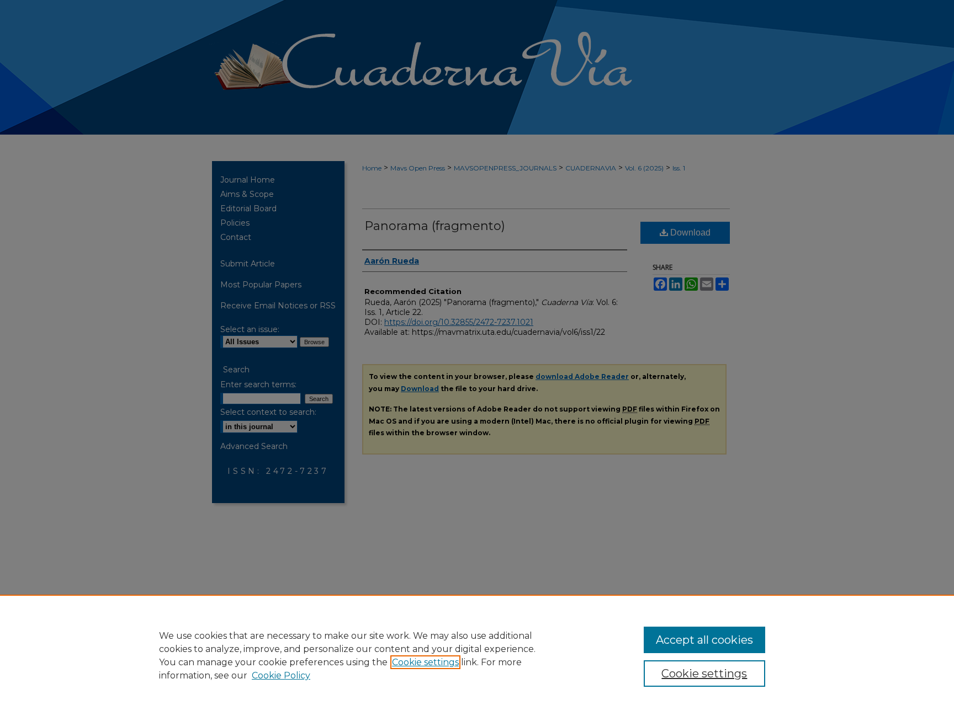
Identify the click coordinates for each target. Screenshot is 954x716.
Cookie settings (425, 662)
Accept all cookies (704, 639)
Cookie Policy (281, 675)
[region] (477, 655)
